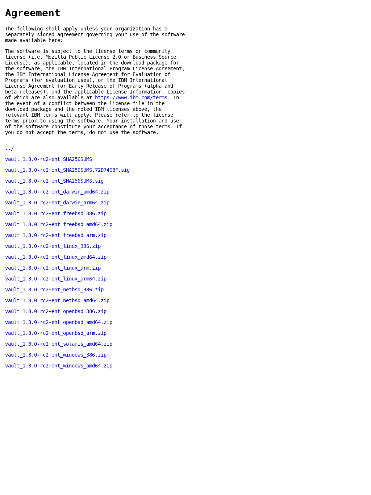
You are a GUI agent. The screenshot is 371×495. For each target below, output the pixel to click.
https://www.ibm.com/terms (131, 97)
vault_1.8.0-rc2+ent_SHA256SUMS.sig (54, 181)
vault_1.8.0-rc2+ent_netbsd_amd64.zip (57, 300)
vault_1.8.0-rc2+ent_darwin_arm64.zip (57, 202)
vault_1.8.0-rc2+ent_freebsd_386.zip (56, 213)
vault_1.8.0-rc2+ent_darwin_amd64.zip (57, 192)
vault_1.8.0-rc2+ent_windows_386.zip (56, 355)
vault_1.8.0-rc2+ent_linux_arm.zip (53, 268)
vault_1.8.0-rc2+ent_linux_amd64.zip (56, 257)
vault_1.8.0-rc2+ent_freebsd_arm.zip (56, 235)
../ (9, 148)
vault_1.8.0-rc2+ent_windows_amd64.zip (58, 366)
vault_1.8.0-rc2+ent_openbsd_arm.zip (56, 333)
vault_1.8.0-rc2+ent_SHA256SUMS (48, 159)
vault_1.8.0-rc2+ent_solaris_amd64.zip (58, 344)
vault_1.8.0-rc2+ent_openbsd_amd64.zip (58, 322)
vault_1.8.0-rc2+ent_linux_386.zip (53, 246)
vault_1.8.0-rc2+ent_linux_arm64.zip (56, 279)
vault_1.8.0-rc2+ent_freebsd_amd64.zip (58, 224)
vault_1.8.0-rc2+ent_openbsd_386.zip (56, 311)
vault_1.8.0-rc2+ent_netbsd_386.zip (54, 289)
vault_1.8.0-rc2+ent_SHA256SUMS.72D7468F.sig (67, 170)
